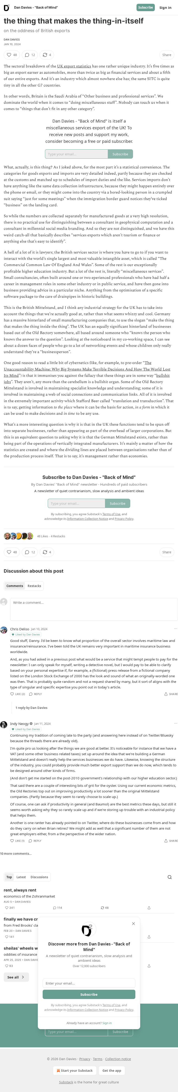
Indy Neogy (19, 723)
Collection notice (118, 1059)
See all (13, 977)
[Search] (169, 877)
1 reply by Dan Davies (31, 708)
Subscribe (145, 7)
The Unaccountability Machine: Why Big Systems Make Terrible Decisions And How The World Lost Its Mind (87, 369)
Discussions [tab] (39, 877)
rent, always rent (20, 890)
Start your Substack (77, 1070)
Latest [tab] (21, 877)
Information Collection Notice (87, 1010)
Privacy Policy (124, 1010)
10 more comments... (16, 854)
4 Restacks (58, 536)
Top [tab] (9, 877)
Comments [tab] (14, 586)
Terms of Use (111, 1005)
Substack (66, 1082)
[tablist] (24, 586)
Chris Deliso (19, 629)
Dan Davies (12, 39)
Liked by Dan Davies (28, 634)
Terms (97, 1059)
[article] (89, 899)
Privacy (84, 1059)
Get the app (111, 1070)
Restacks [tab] (34, 586)
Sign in (165, 7)
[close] (133, 923)
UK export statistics (74, 66)
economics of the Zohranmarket (29, 896)
